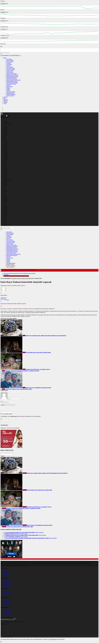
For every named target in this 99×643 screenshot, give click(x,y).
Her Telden (9, 269)
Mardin (5, 181)
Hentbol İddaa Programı (11, 81)
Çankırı (5, 143)
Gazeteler (8, 63)
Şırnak (4, 214)
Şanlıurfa (5, 201)
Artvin (4, 130)
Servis (4, 57)
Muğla (4, 182)
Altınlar (8, 90)
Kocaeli (5, 173)
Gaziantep (5, 154)
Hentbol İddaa (6, 583)
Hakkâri (5, 158)
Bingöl (5, 135)
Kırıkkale (5, 212)
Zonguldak (5, 207)
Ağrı (4, 124)
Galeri (4, 103)
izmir (4, 165)
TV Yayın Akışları (10, 68)
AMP (4, 615)
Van (4, 204)
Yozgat (5, 205)
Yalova (5, 220)
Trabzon (5, 199)
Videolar (5, 102)
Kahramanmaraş (7, 179)
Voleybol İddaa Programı (12, 82)
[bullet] (11, 405)
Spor (4, 98)
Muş (4, 183)
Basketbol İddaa (7, 582)
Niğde (4, 186)
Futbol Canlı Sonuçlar (11, 73)
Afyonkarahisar (7, 123)
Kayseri (5, 169)
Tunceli (5, 200)
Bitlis (4, 136)
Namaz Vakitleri (10, 60)
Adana (5, 121)
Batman (5, 213)
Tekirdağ (5, 196)
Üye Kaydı (6, 572)
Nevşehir (5, 184)
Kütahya (5, 175)
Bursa (4, 140)
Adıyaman (5, 122)
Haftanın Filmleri (10, 93)
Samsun (5, 191)
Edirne (5, 148)
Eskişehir (5, 153)
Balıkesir (5, 132)
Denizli (5, 145)
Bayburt (5, 209)
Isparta (5, 161)
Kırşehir (5, 171)
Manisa (5, 178)
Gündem (5, 97)
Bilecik (5, 134)
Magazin (5, 100)
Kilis (4, 222)
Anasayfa (4, 269)
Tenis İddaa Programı (11, 83)
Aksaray (5, 208)
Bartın (4, 216)
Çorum (5, 144)
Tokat (4, 197)
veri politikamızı (53, 639)
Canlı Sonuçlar (9, 72)
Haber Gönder (9, 70)
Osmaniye (5, 224)
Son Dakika (9, 59)
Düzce (4, 225)
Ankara (5, 127)
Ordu (4, 187)
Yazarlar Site (6, 611)
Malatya (5, 177)
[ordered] (10, 405)
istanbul (5, 164)
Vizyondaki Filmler (10, 91)
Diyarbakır (5, 147)
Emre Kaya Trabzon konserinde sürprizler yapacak (24, 269)
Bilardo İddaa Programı (11, 77)
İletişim (5, 576)
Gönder (2, 404)
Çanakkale (5, 141)
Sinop (4, 194)
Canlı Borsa (9, 64)
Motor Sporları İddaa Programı (13, 80)
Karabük (5, 221)
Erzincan (5, 151)
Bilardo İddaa (6, 584)
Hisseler (8, 87)
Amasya (5, 126)
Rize (4, 188)
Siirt (4, 192)
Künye (5, 573)
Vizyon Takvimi (10, 95)
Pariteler (8, 89)
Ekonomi (5, 99)
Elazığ (4, 149)
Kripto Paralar (9, 86)
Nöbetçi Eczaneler (10, 69)
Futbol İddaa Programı (11, 78)
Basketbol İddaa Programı (12, 76)
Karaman (5, 210)
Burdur (5, 139)
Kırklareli (5, 170)
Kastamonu (6, 167)
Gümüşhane (6, 157)
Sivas (4, 195)
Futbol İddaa (6, 580)
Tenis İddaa (6, 612)
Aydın (4, 131)
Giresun (5, 156)
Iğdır (4, 218)
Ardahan (5, 217)
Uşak (4, 203)
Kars (4, 166)
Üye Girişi (5, 570)
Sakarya (5, 190)
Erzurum (5, 152)
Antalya (5, 128)
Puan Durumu (9, 67)
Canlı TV (8, 65)
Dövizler (8, 85)
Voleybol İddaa (6, 586)
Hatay (4, 160)
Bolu (4, 138)
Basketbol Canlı (7, 613)
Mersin (5, 162)
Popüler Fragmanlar (10, 94)
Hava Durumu (9, 61)
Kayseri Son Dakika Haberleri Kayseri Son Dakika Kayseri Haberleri (19, 273)
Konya (5, 174)
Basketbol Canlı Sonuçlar (12, 74)
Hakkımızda (6, 574)
